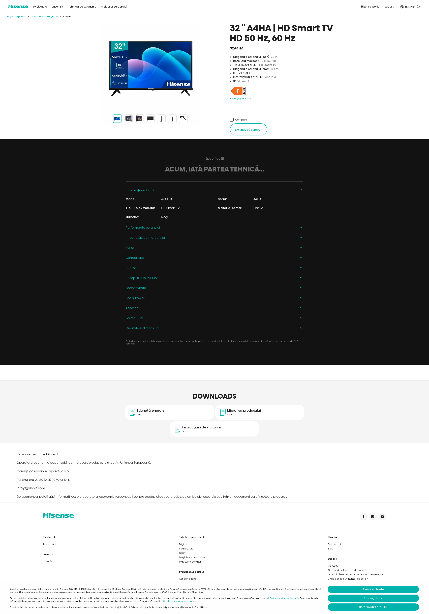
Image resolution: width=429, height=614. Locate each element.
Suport (389, 7)
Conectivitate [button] (136, 288)
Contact (333, 565)
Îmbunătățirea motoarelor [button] (145, 238)
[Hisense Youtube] (382, 516)
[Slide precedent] (105, 68)
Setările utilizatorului (373, 607)
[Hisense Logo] (18, 6)
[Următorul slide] (196, 68)
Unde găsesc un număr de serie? (348, 578)
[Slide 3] (139, 118)
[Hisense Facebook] (363, 516)
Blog (330, 548)
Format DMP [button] (135, 318)
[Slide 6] (172, 118)
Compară (241, 119)
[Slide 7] (183, 118)
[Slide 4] (150, 118)
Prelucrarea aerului (114, 7)
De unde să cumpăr (248, 130)
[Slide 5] (161, 118)
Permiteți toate (373, 589)
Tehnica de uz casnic (82, 7)
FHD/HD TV (52, 16)
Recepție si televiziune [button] (142, 278)
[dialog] (214, 598)
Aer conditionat (188, 578)
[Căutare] (419, 7)
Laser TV (57, 7)
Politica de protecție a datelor (180, 601)
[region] (151, 68)
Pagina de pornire (16, 16)
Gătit (182, 553)
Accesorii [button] (132, 308)
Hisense (332, 537)
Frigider (183, 544)
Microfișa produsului (240, 98)
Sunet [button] (130, 248)
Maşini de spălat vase (192, 557)
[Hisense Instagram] (373, 516)
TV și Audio (40, 7)
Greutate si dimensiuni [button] (142, 328)
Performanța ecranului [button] (143, 227)
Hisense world (370, 7)
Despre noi (334, 544)
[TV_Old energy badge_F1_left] (238, 95)
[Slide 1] (117, 118)
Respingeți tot (373, 598)
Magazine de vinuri (190, 561)
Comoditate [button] (135, 258)
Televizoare (36, 16)
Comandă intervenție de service (347, 570)
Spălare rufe (186, 548)
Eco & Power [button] (135, 298)
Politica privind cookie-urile (284, 598)
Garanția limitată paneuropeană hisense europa (357, 574)
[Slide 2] (128, 118)
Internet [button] (132, 268)
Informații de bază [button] (140, 190)
